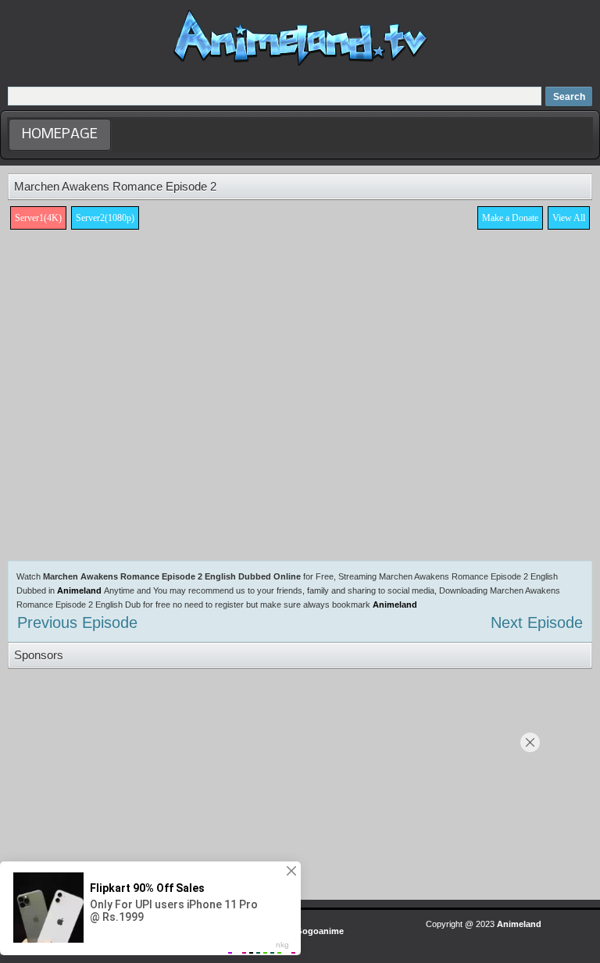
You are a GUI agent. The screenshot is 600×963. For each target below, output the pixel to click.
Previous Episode (77, 622)
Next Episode (537, 622)
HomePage (60, 134)
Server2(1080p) (105, 217)
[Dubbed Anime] (300, 65)
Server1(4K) (38, 217)
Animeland (79, 590)
